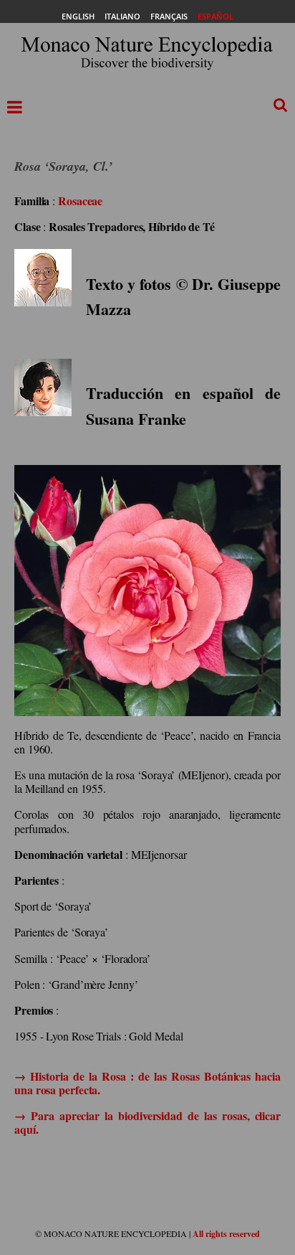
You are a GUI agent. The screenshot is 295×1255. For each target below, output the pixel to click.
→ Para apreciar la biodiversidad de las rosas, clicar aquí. (147, 1122)
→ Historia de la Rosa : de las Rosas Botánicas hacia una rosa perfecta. (147, 1083)
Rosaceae (80, 200)
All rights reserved (226, 1234)
